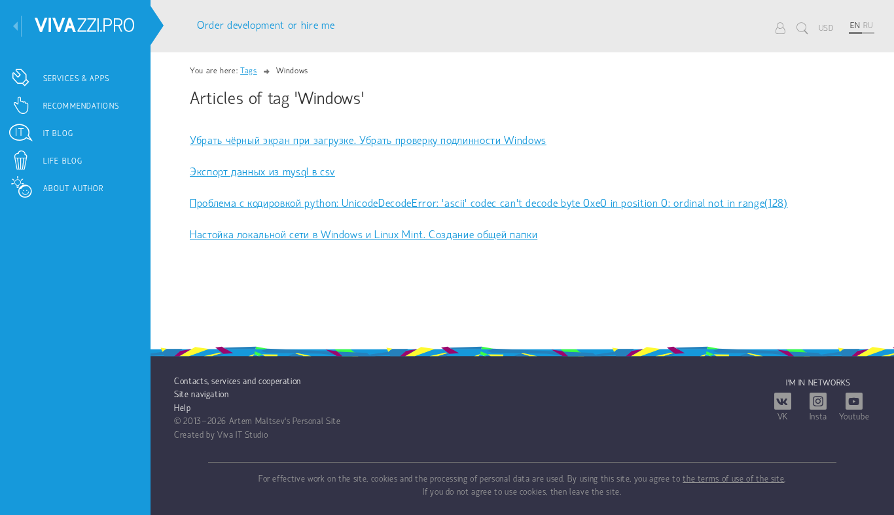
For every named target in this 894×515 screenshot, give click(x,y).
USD (826, 28)
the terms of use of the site (733, 479)
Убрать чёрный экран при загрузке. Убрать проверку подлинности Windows (368, 141)
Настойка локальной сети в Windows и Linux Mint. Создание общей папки (363, 235)
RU (868, 26)
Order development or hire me (265, 25)
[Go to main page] (85, 25)
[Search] (802, 27)
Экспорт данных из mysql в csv (262, 172)
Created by (194, 435)
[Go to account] (780, 27)
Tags (248, 71)
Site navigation (201, 395)
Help (182, 408)
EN (855, 26)
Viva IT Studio (242, 435)
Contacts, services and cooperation (237, 382)
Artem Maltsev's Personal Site (285, 421)
